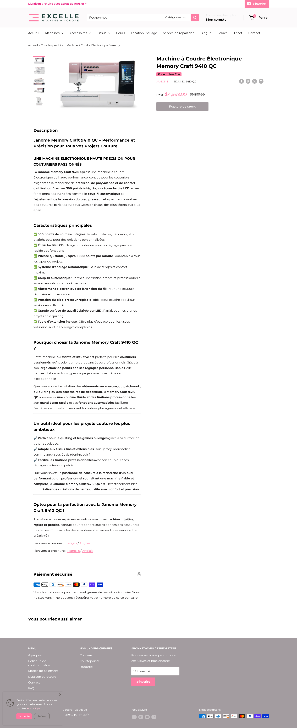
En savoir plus (34, 708)
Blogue (206, 33)
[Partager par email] (261, 81)
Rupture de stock (182, 106)
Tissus (101, 33)
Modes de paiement (43, 671)
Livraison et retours (42, 676)
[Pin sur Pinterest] (248, 81)
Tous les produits (52, 45)
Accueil (33, 33)
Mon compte (216, 19)
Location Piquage (144, 33)
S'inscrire (259, 3)
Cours (120, 33)
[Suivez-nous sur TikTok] (153, 716)
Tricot (238, 33)
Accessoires (78, 33)
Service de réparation (179, 33)
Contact (254, 33)
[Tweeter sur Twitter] (254, 81)
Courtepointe (90, 661)
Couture (86, 655)
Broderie (86, 667)
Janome (162, 81)
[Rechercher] (195, 17)
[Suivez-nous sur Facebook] (134, 716)
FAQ (31, 688)
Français (71, 543)
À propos (35, 655)
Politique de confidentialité (39, 663)
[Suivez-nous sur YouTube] (147, 716)
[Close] (60, 694)
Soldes (223, 33)
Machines (52, 33)
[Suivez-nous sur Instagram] (140, 716)
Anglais (84, 543)
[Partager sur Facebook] (241, 81)
